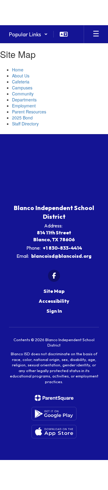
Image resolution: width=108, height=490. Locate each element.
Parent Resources (29, 112)
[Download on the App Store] (54, 431)
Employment (24, 106)
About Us (20, 76)
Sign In (54, 311)
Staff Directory (25, 124)
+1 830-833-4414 (62, 248)
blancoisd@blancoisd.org (61, 256)
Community (23, 94)
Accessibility (54, 301)
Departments (24, 100)
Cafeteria (20, 82)
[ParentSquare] (54, 397)
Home (17, 70)
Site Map (54, 291)
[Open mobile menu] (96, 34)
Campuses (22, 88)
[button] (28, 34)
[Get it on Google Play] (54, 413)
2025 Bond (22, 118)
